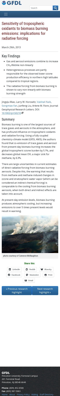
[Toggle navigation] (6, 14)
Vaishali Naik (44, 102)
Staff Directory (46, 394)
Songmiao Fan (9, 105)
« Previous (17, 290)
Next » (45, 290)
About (12, 394)
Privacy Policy (23, 394)
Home (5, 394)
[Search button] (55, 8)
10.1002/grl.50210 (11, 113)
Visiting (34, 394)
